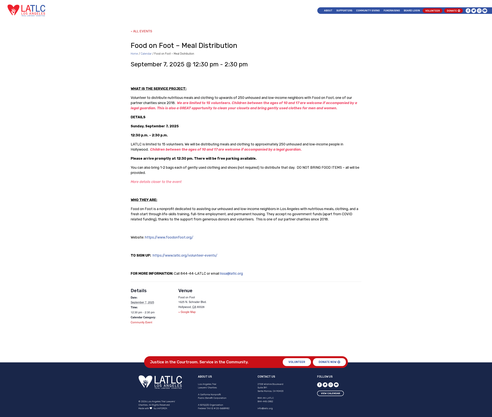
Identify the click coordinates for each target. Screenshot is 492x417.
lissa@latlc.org (231, 273)
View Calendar (330, 393)
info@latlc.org (265, 408)
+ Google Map (187, 312)
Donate (452, 10)
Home (134, 53)
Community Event (141, 322)
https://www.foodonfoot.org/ (169, 237)
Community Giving (368, 10)
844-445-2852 (265, 401)
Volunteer (432, 10)
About (328, 10)
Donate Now (328, 362)
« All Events (141, 31)
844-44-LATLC (266, 398)
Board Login (412, 10)
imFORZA (162, 408)
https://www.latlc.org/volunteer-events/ (185, 255)
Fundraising (392, 10)
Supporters (344, 10)
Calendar (146, 53)
